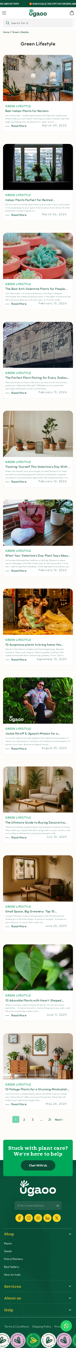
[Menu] (4, 12)
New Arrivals (12, 1274)
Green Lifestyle (20, 32)
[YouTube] (38, 1218)
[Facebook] (19, 1218)
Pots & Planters (13, 1259)
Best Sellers (11, 1267)
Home (6, 32)
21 (49, 1119)
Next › (59, 1119)
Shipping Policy (41, 1326)
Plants (8, 1243)
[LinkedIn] (47, 1218)
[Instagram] (29, 1218)
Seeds (8, 1251)
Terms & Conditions (16, 1326)
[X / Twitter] (57, 1218)
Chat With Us (38, 1165)
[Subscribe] (57, 1205)
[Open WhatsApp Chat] (66, 1326)
